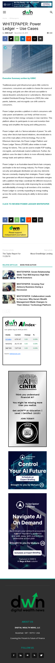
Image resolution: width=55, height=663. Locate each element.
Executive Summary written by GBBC (19, 78)
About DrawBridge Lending (41, 254)
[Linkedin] (20, 655)
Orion (5, 278)
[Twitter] (41, 655)
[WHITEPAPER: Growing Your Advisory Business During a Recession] (9, 287)
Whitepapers (14, 18)
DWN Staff (9, 33)
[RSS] (34, 655)
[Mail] (27, 655)
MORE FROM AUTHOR (28, 265)
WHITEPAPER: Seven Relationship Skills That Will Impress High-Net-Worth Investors (33, 275)
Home (5, 18)
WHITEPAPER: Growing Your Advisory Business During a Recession (30, 287)
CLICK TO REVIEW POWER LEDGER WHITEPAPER (26, 204)
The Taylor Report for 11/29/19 (12, 255)
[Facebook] (13, 655)
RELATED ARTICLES (10, 265)
